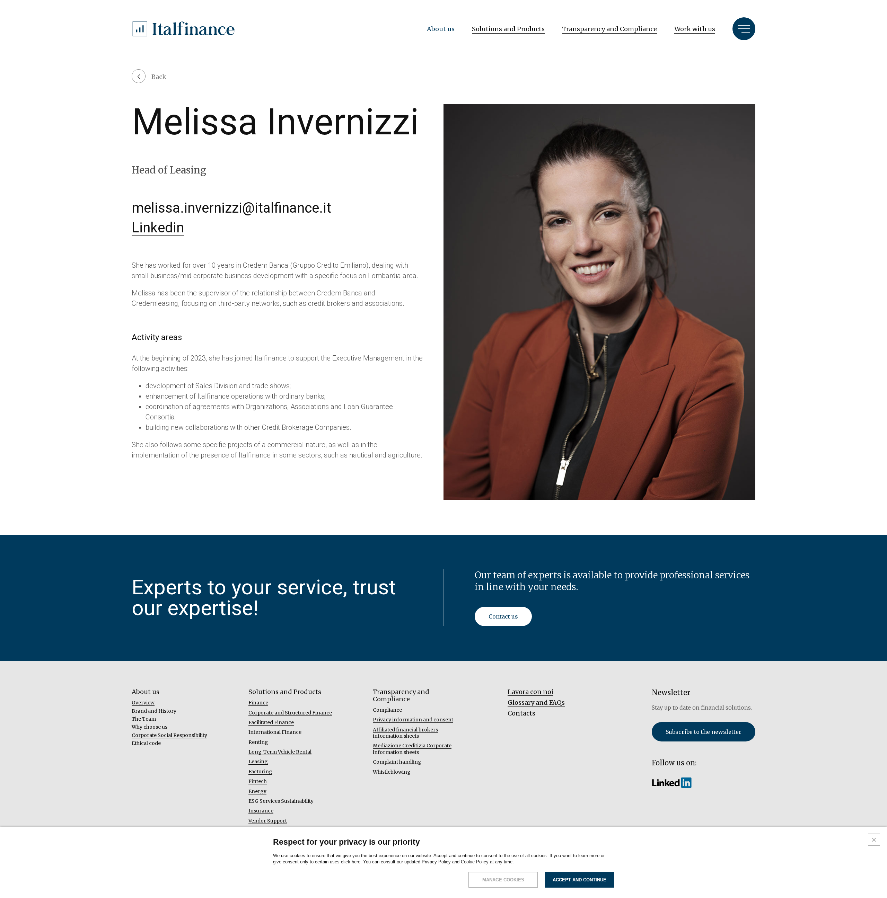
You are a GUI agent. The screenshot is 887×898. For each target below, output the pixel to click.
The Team (144, 719)
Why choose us (149, 727)
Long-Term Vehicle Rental (279, 752)
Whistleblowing (392, 772)
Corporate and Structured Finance (290, 713)
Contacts (521, 713)
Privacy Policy (436, 861)
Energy (257, 791)
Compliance (387, 710)
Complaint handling (397, 762)
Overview (143, 703)
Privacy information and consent (413, 720)
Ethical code (146, 743)
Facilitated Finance (271, 722)
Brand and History (154, 711)
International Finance (274, 732)
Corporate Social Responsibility (169, 735)
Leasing (258, 761)
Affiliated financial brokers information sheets (405, 733)
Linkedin (158, 228)
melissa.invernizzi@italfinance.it (231, 208)
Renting (258, 742)
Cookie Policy (475, 861)
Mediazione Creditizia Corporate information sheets (412, 749)
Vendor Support (267, 821)
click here (350, 861)
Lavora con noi (530, 692)
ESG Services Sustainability (281, 801)
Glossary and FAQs (536, 702)
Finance (258, 703)
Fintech (257, 781)
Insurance (260, 811)
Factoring (260, 771)
